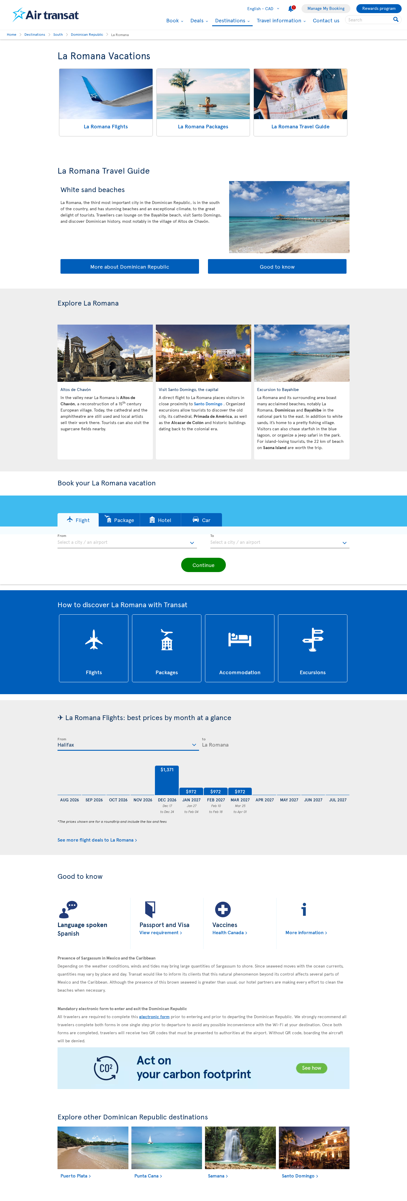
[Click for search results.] (396, 19)
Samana (216, 1175)
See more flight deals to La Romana (95, 839)
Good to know (277, 266)
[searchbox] (373, 19)
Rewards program (379, 8)
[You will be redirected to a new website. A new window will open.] (203, 1068)
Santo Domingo (208, 403)
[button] (78, 519)
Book (171, 20)
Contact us (326, 20)
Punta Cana (146, 1175)
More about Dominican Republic (129, 266)
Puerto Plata (73, 1175)
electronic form (154, 1016)
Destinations (229, 20)
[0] (69, 780)
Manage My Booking (325, 8)
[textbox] (127, 541)
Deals (196, 20)
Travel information (278, 20)
